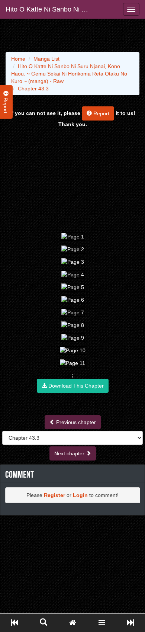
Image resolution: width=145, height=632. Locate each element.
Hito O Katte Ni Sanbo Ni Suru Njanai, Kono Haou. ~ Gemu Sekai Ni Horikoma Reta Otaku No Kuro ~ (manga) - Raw (51, 9)
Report (100, 113)
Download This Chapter (75, 386)
